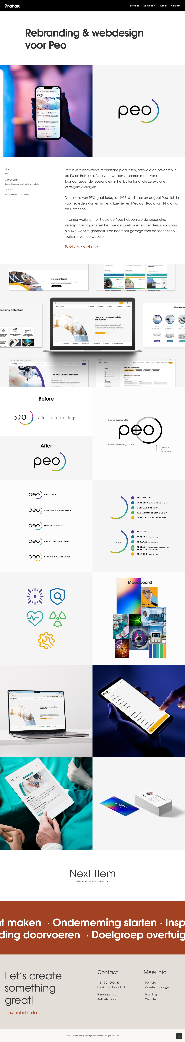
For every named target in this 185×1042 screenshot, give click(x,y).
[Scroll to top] (179, 1035)
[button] (81, 246)
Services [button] (148, 5)
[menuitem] (135, 5)
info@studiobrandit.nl (111, 987)
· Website (150, 999)
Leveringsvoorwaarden (94, 1035)
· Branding (150, 994)
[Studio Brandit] (12, 6)
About (163, 5)
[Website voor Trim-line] (92, 874)
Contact (175, 5)
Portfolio (134, 5)
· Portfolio (150, 982)
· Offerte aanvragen (157, 987)
